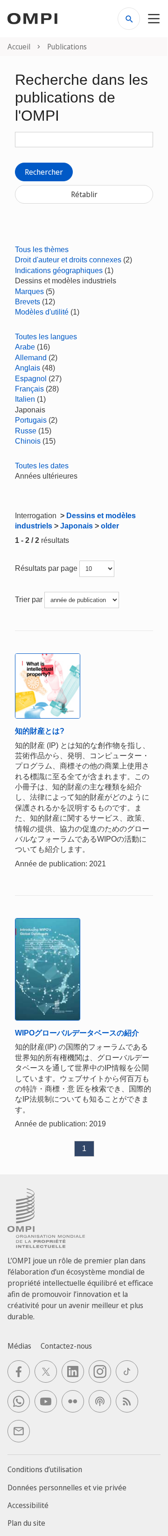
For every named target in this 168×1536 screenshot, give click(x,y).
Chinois (28, 441)
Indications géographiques (59, 270)
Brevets (27, 302)
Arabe (25, 347)
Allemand (31, 358)
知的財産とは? (39, 731)
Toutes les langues (46, 337)
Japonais (76, 526)
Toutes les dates (42, 466)
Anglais (27, 368)
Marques (29, 291)
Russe (25, 431)
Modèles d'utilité (42, 312)
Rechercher (44, 172)
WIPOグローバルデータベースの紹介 (77, 1033)
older (110, 526)
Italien (25, 399)
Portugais (31, 420)
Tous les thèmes (42, 250)
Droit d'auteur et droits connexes (68, 260)
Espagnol (31, 379)
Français (29, 389)
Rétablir (84, 194)
